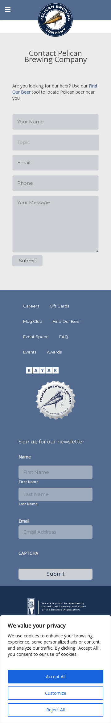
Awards (54, 352)
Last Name (28, 503)
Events (29, 352)
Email (23, 521)
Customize (55, 693)
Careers (31, 306)
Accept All (55, 676)
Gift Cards (59, 306)
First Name (29, 481)
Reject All (55, 710)
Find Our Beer (67, 321)
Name (24, 457)
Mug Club (32, 321)
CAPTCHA (28, 553)
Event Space (36, 336)
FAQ (63, 336)
